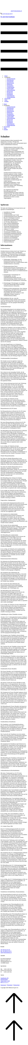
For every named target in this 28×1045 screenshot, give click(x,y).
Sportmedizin (10, 114)
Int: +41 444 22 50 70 (6, 951)
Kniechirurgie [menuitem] (10, 80)
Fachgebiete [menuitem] (7, 77)
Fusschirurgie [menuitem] (10, 81)
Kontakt (6, 129)
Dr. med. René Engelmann (8, 16)
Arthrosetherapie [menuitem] (11, 90)
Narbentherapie (10, 123)
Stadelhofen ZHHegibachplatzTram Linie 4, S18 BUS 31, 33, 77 (5, 980)
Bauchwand (10, 119)
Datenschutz (16, 985)
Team (5, 128)
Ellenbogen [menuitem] (9, 84)
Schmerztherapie (11, 125)
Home (5, 104)
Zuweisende (7, 126)
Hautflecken (10, 121)
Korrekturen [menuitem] (10, 94)
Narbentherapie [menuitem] (10, 95)
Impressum (3, 985)
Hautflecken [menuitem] (10, 93)
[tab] (5, 248)
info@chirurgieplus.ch (16, 11)
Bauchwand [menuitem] (10, 91)
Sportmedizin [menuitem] (10, 85)
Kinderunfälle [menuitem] (10, 88)
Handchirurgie (10, 111)
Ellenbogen (9, 112)
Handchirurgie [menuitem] (10, 83)
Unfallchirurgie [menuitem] (10, 87)
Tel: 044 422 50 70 (5, 949)
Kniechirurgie (10, 108)
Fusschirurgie (10, 109)
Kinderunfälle (10, 116)
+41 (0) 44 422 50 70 (7, 13)
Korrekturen (10, 122)
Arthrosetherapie (11, 118)
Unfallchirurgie (10, 115)
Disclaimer (9, 985)
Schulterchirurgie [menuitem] (11, 78)
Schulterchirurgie (11, 107)
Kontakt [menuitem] (6, 101)
